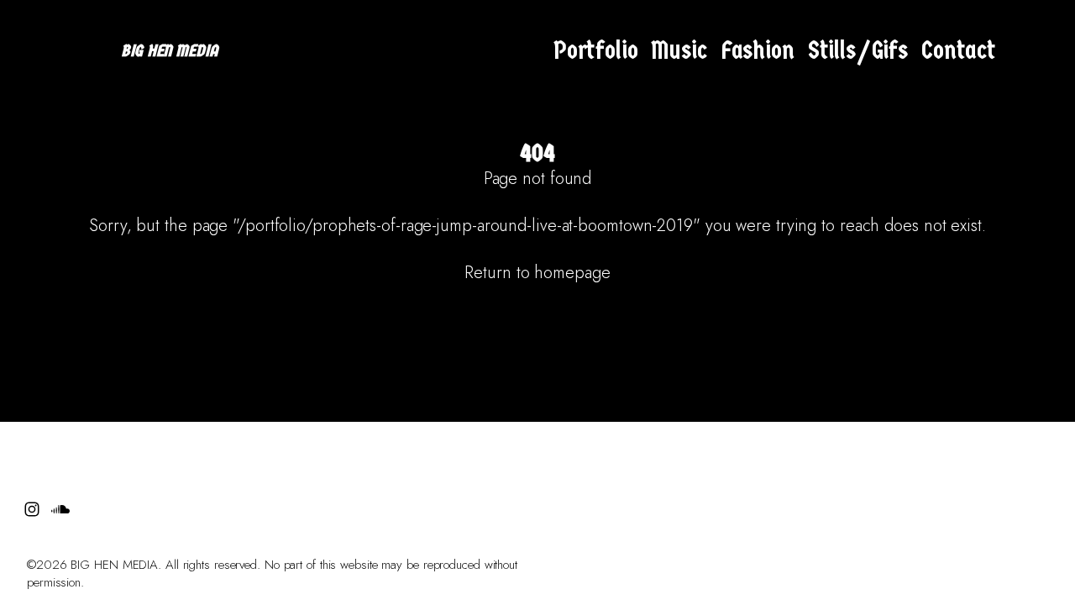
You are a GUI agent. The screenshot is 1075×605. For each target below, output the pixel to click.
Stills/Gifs (858, 51)
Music (678, 51)
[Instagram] (1014, 51)
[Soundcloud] (1043, 51)
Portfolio (595, 51)
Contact (958, 51)
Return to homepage (537, 272)
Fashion (757, 51)
